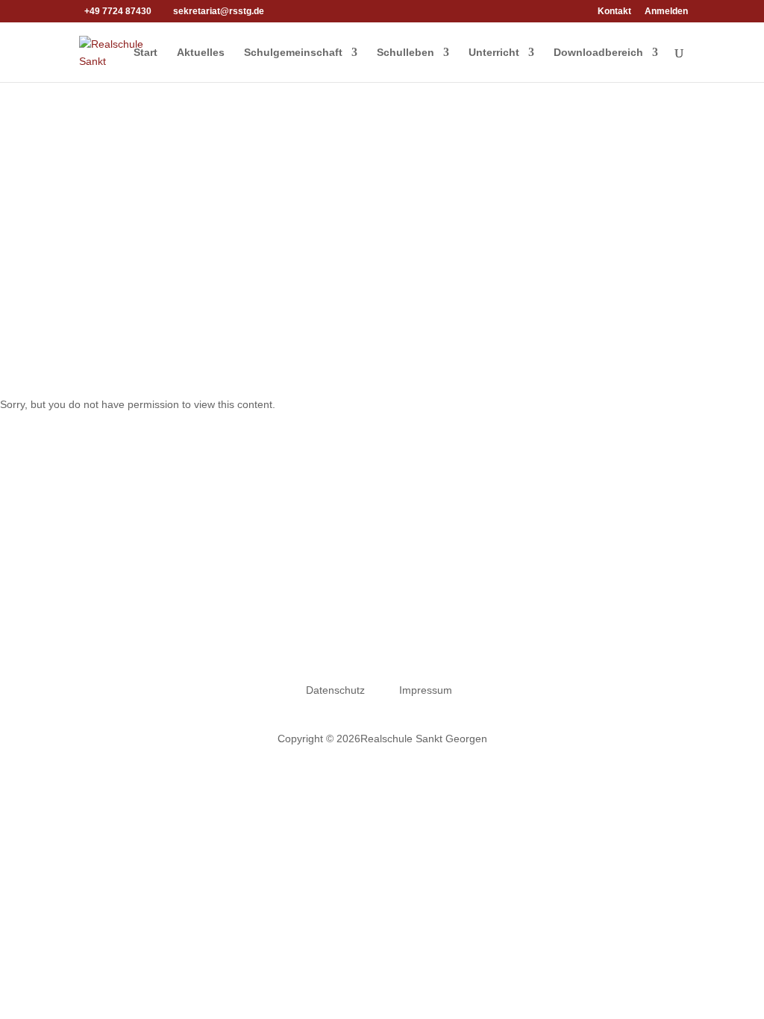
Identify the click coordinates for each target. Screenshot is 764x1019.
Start (145, 52)
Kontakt (614, 11)
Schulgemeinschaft (293, 52)
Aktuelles (201, 52)
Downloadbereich (598, 52)
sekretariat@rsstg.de (400, 634)
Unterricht (494, 52)
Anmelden (666, 11)
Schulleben (405, 52)
